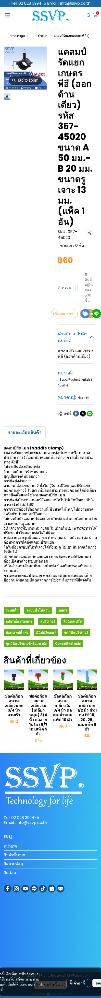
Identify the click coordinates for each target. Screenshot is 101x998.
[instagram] (16, 889)
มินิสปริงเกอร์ (46, 632)
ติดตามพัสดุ (13, 864)
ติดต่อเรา (11, 873)
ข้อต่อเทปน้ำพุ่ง (17, 632)
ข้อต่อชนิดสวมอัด (68, 643)
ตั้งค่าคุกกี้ (77, 983)
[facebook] (8, 889)
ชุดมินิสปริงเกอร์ (76, 632)
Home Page (16, 36)
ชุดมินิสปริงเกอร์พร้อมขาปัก (26, 643)
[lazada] (60, 889)
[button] (88, 15)
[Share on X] (83, 414)
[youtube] (25, 889)
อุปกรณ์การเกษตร (19, 621)
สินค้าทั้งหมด (14, 855)
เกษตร (62, 610)
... (31, 36)
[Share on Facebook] (76, 414)
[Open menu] (7, 15)
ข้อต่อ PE (43, 36)
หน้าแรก (10, 846)
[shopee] (52, 889)
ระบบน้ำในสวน (38, 610)
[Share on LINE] (90, 414)
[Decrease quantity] (76, 287)
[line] (34, 889)
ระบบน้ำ (12, 610)
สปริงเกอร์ (47, 621)
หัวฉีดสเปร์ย (72, 621)
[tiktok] (43, 889)
